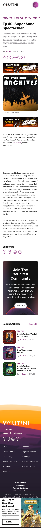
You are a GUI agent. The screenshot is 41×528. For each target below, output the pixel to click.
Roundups (26, 456)
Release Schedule (10, 461)
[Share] (23, 57)
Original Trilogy (32, 18)
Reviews (20, 331)
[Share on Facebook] (4, 57)
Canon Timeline (9, 451)
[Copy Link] (18, 57)
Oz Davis (22, 340)
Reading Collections (30, 461)
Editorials (18, 18)
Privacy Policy (20, 482)
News (5, 447)
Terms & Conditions (20, 488)
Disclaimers (20, 485)
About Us (7, 466)
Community (7, 456)
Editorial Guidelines (20, 491)
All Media (6, 471)
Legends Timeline (29, 451)
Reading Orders (28, 466)
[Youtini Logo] (10, 5)
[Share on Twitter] (9, 57)
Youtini (8, 51)
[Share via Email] (14, 57)
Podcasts (7, 18)
